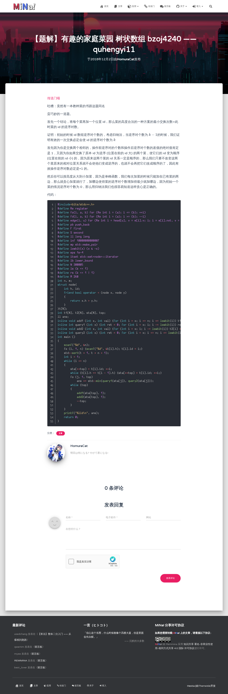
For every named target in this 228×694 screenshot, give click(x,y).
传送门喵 (53, 98)
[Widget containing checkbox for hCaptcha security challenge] (93, 561)
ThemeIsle (204, 685)
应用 (134, 6)
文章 (120, 6)
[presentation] (153, 135)
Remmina (20, 660)
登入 (198, 6)
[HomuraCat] (56, 452)
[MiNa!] (24, 6)
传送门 (151, 6)
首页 (106, 6)
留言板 (167, 6)
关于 (182, 6)
